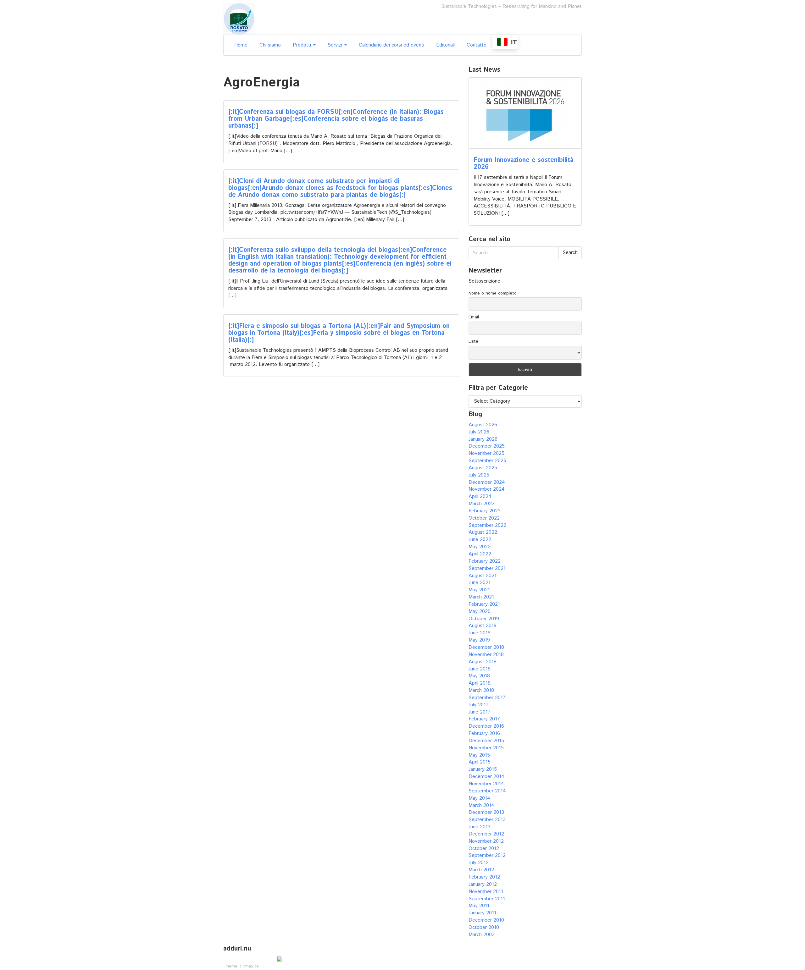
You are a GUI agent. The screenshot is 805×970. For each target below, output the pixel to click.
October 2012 (484, 848)
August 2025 (483, 467)
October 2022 (484, 518)
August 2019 (483, 625)
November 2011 (486, 891)
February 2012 (484, 877)
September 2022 (487, 525)
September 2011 (487, 898)
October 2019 (484, 618)
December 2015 (486, 740)
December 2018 (486, 647)
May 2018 (479, 676)
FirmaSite (249, 966)
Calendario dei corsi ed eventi (391, 45)
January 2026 (483, 439)
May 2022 (480, 546)
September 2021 (487, 568)
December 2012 (486, 834)
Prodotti (303, 45)
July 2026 (479, 432)
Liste (473, 341)
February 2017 (484, 719)
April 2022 (480, 554)
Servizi (336, 45)
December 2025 (487, 446)
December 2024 (487, 482)
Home (240, 45)
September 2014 (487, 791)
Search (570, 252)
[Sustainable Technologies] (239, 18)
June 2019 (480, 633)
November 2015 (486, 748)
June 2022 (480, 539)
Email (474, 317)
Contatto (476, 45)
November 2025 (486, 453)
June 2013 (480, 826)
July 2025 (479, 475)
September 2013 (487, 819)
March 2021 (481, 597)
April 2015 (480, 762)
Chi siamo (270, 45)
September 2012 (487, 855)
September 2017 (487, 697)
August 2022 (483, 532)
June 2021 (480, 582)
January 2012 (483, 884)
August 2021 (483, 575)
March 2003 (482, 934)
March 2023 (482, 503)
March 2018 (481, 690)
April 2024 (480, 496)
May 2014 (479, 798)
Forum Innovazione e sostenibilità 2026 (524, 164)
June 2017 (480, 712)
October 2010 (484, 927)
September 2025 (487, 460)
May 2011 (479, 905)
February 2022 (485, 561)
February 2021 (484, 604)
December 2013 (486, 812)
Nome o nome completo (493, 293)
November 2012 (486, 841)
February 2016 (484, 733)
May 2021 (479, 589)
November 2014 (486, 783)
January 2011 (482, 913)
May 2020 (480, 611)
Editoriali (445, 45)
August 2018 (483, 661)
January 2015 (483, 769)
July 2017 (479, 704)
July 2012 (479, 862)
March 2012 (481, 870)
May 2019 (479, 640)
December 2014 (486, 776)
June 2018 (480, 669)
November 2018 (486, 654)
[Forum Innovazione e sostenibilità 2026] (525, 113)
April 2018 (480, 683)
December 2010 (486, 920)
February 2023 (485, 511)
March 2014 (481, 805)
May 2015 (479, 755)
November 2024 (487, 489)
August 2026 (483, 424)
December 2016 (486, 726)
